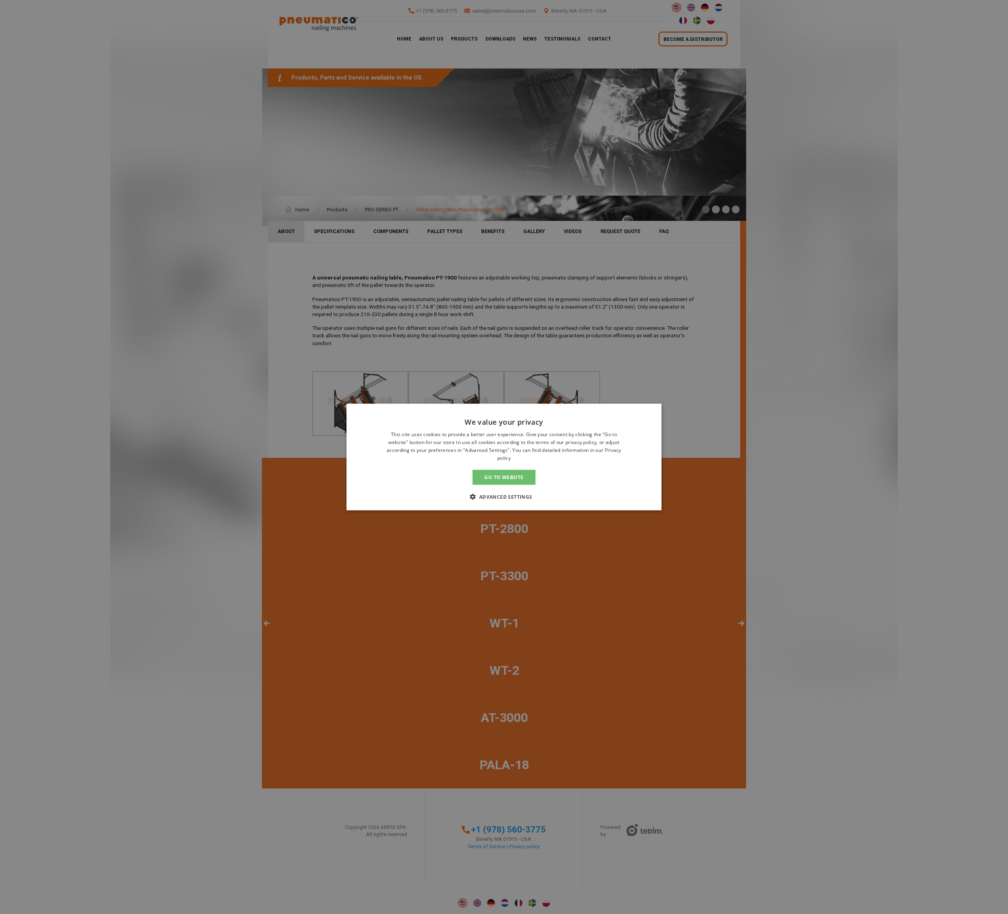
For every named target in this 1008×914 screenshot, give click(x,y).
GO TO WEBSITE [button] (503, 477)
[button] (504, 496)
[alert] (504, 457)
